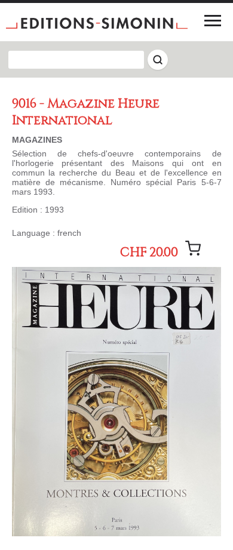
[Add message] (193, 248)
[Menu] (213, 20)
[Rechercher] (158, 60)
